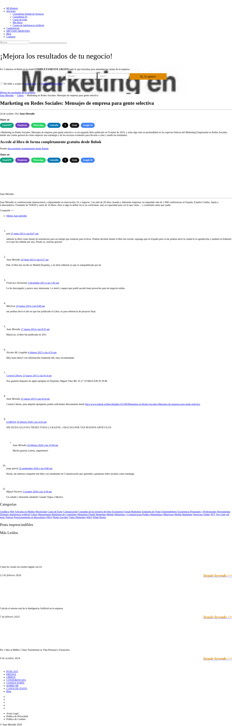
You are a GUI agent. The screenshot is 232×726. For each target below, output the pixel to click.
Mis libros (18, 22)
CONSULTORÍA (15, 683)
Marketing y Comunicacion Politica (132, 514)
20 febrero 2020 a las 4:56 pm (32, 422)
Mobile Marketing (183, 514)
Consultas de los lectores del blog (94, 511)
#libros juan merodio (16, 215)
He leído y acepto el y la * (34, 83)
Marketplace (156, 514)
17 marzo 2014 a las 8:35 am (35, 329)
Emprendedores (169, 511)
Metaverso (168, 514)
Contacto (10, 36)
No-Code (220, 514)
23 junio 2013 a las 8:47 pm (25, 233)
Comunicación (70, 511)
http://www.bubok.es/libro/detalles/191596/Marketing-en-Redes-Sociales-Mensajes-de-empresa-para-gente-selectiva (142, 404)
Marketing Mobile (105, 514)
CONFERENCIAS (16, 680)
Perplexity (22, 125)
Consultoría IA (20, 16)
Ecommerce (118, 511)
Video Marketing (77, 517)
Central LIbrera (14, 375)
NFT (213, 514)
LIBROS (10, 677)
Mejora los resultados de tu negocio (17, 92)
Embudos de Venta (151, 511)
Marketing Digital (86, 514)
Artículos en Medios (25, 511)
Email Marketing (133, 511)
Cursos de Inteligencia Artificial (28, 25)
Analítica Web (7, 511)
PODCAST (12, 671)
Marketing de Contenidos (64, 514)
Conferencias (12, 28)
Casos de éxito (20, 19)
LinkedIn (54, 125)
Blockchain (41, 511)
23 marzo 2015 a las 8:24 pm (35, 398)
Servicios (10, 11)
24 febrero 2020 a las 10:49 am (42, 445)
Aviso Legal (30, 83)
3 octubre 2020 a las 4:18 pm (37, 491)
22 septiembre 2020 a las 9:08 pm (35, 468)
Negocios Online (201, 514)
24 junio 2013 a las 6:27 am (34, 259)
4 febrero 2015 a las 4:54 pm (42, 352)
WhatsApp (38, 125)
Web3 (89, 517)
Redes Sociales (60, 517)
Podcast (9, 517)
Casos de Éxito (55, 511)
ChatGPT (7, 125)
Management (44, 514)
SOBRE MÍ (12, 685)
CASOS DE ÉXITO (16, 688)
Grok (74, 125)
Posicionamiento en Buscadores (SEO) (33, 517)
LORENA (11, 422)
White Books (99, 517)
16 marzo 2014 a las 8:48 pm (30, 306)
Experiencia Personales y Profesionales (197, 511)
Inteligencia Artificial (19, 514)
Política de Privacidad (52, 83)
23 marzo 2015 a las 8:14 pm (37, 375)
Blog (8, 34)
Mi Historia (12, 8)
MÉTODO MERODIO (18, 31)
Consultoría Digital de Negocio (28, 14)
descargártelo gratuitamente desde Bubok (28, 148)
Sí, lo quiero (148, 76)
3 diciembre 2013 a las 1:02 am (43, 283)
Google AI (87, 125)
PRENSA (11, 674)
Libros (34, 514)
